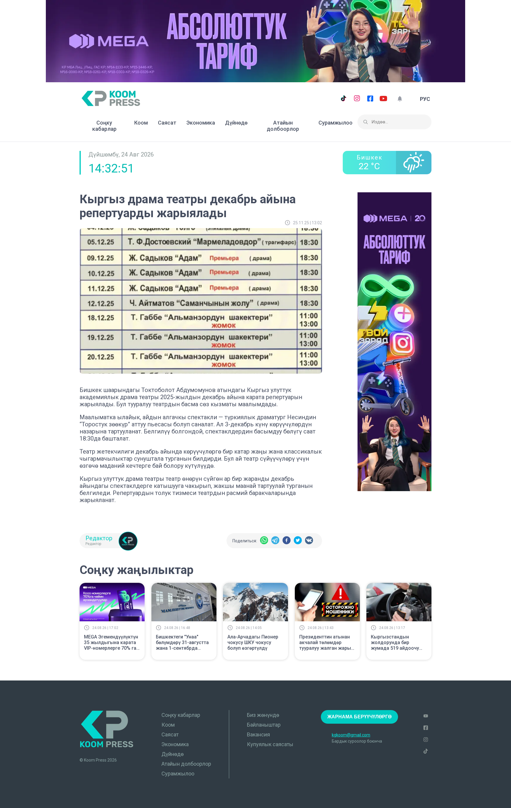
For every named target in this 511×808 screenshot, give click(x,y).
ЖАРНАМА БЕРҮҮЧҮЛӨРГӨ (359, 716)
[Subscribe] (399, 99)
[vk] (309, 540)
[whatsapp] (264, 540)
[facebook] (286, 540)
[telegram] (275, 540)
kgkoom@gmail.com (351, 735)
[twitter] (298, 540)
